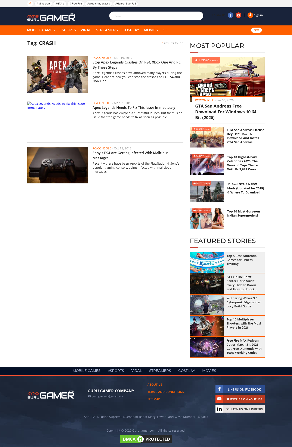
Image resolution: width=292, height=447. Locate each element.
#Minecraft (43, 3)
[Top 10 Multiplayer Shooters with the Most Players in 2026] (207, 326)
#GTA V (59, 3)
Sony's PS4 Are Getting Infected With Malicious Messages (130, 155)
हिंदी (256, 30)
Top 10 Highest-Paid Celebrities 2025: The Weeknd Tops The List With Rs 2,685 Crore (243, 163)
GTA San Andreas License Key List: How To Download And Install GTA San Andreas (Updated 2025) (245, 136)
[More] (165, 30)
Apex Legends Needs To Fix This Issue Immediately (134, 107)
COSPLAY (130, 30)
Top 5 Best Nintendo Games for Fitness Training (242, 260)
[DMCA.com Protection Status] (146, 443)
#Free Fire (76, 3)
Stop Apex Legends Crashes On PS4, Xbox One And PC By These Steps (137, 65)
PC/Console (204, 100)
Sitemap (153, 399)
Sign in (258, 15)
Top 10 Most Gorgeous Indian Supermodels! (243, 213)
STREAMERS (107, 30)
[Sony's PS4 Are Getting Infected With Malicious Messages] (57, 165)
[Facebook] (230, 15)
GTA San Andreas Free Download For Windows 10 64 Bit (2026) (225, 111)
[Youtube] (238, 15)
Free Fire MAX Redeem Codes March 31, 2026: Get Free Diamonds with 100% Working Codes (244, 346)
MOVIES (151, 30)
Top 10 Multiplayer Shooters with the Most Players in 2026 (244, 323)
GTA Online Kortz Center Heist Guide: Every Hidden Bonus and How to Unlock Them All (241, 283)
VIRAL (86, 30)
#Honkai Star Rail (125, 3)
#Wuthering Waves (98, 3)
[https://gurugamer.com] (50, 395)
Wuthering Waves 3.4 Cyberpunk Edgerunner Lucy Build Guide (244, 302)
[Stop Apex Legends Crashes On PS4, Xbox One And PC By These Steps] (57, 74)
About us (154, 384)
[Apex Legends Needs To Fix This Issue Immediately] (57, 120)
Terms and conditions (165, 392)
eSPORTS (67, 30)
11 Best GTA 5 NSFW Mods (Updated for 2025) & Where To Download (245, 188)
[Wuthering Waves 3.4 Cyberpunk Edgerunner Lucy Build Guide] (207, 305)
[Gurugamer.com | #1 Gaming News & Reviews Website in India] (52, 17)
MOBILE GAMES (41, 30)
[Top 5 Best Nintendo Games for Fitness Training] (207, 262)
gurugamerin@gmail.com (108, 396)
